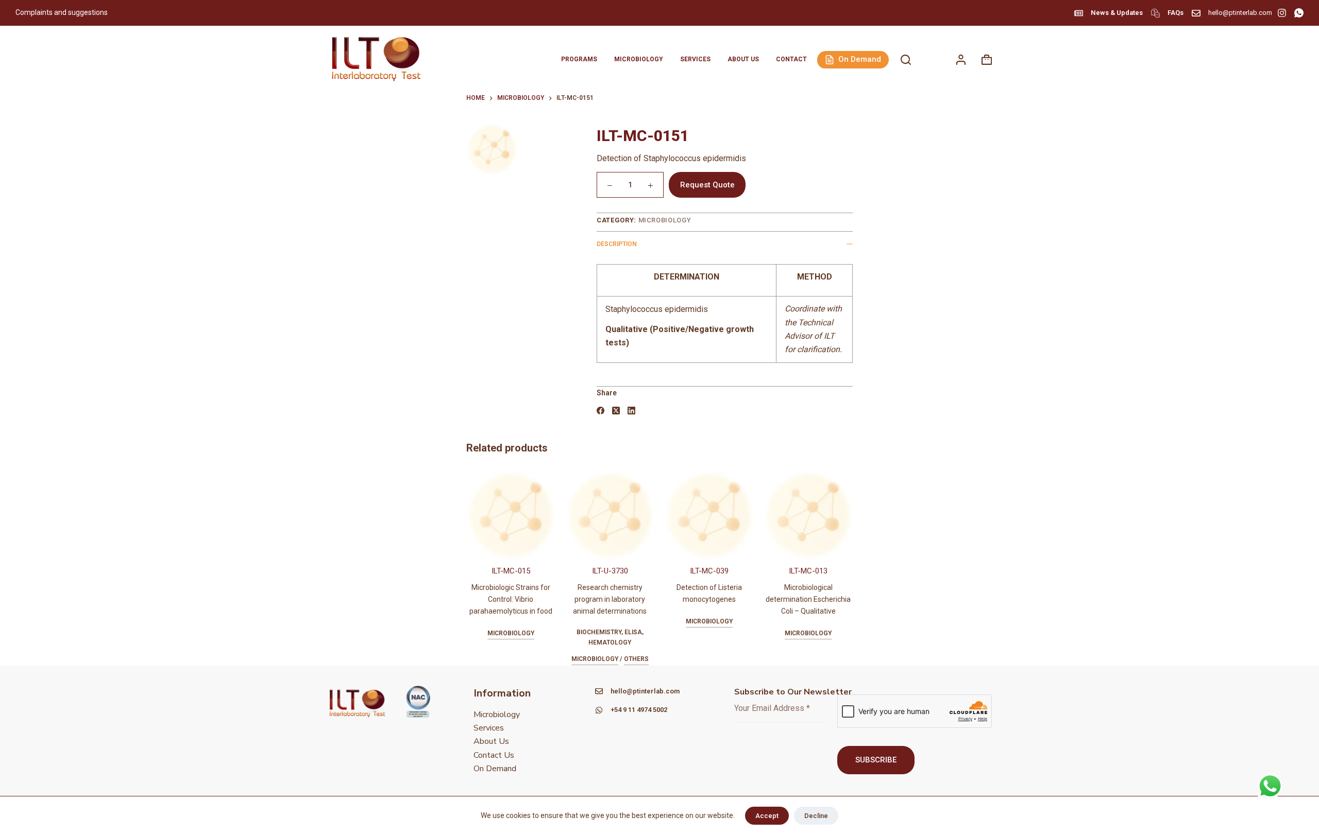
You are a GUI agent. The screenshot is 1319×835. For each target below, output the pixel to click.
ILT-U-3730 (610, 571)
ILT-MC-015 (511, 571)
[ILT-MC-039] (709, 515)
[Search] (906, 60)
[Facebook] (600, 410)
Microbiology (638, 59)
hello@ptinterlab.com (1240, 12)
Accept (767, 816)
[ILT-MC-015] (510, 515)
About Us (743, 59)
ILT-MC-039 (709, 571)
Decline (816, 816)
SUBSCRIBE (876, 759)
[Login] (961, 60)
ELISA (633, 632)
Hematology (609, 642)
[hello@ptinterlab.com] (1196, 13)
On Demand (859, 59)
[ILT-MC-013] (808, 515)
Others (636, 659)
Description (617, 244)
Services (695, 59)
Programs (579, 59)
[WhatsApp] (1299, 13)
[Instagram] (1282, 13)
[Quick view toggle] (826, 547)
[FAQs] (1155, 13)
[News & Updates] (1078, 13)
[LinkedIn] (631, 410)
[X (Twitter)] (616, 410)
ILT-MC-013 (808, 571)
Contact (791, 59)
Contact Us (494, 755)
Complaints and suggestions (62, 12)
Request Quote (707, 184)
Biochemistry (599, 632)
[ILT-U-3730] (610, 515)
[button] (790, 547)
